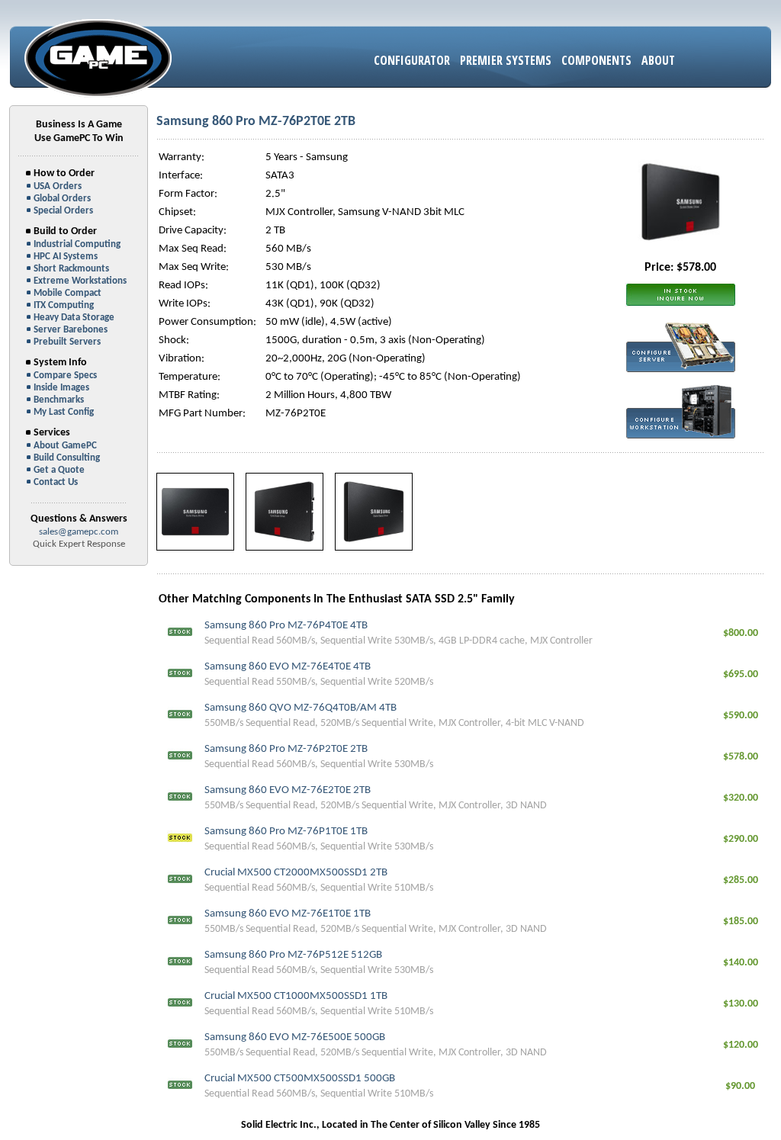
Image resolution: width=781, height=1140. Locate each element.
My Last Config (64, 412)
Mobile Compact (67, 293)
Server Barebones (71, 330)
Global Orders (62, 199)
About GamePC (65, 446)
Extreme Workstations (80, 281)
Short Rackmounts (71, 269)
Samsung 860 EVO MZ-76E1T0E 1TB (287, 914)
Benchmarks (59, 400)
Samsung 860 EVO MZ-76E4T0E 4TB (287, 667)
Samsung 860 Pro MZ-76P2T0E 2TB (286, 749)
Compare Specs (65, 376)
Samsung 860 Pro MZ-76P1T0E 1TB (286, 831)
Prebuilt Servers (67, 342)
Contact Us (56, 482)
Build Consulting (67, 458)
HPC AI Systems (66, 257)
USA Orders (58, 186)
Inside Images (61, 388)
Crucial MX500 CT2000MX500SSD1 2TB (295, 872)
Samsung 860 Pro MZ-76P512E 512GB (293, 955)
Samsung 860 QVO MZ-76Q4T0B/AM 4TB (300, 708)
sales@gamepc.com (78, 532)
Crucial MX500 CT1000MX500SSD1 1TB (295, 996)
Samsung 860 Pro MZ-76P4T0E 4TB (286, 625)
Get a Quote (59, 470)
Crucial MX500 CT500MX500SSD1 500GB (299, 1078)
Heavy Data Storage (74, 318)
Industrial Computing (77, 244)
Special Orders (63, 211)
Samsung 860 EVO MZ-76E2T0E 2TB (287, 790)
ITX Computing (64, 305)
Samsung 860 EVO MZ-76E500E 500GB (294, 1037)
